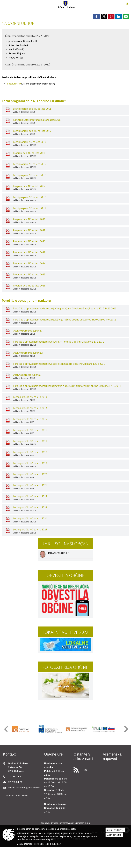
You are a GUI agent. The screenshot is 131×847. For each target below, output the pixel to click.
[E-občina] (23, 729)
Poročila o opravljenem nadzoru (26, 300)
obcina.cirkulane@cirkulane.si (24, 787)
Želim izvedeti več (115, 829)
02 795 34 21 (15, 782)
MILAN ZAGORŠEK (58, 553)
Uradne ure (53, 754)
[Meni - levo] (3, 3)
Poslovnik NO (14, 83)
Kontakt (9, 754)
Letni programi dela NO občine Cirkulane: (34, 101)
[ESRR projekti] (50, 729)
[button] (42, 686)
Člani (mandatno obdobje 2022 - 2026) (27, 36)
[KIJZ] (76, 729)
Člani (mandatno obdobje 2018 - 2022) (27, 64)
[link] (96, 16)
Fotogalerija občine (65, 667)
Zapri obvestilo (114, 834)
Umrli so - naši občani (65, 544)
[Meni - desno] (127, 3)
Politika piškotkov (52, 843)
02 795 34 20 (15, 776)
